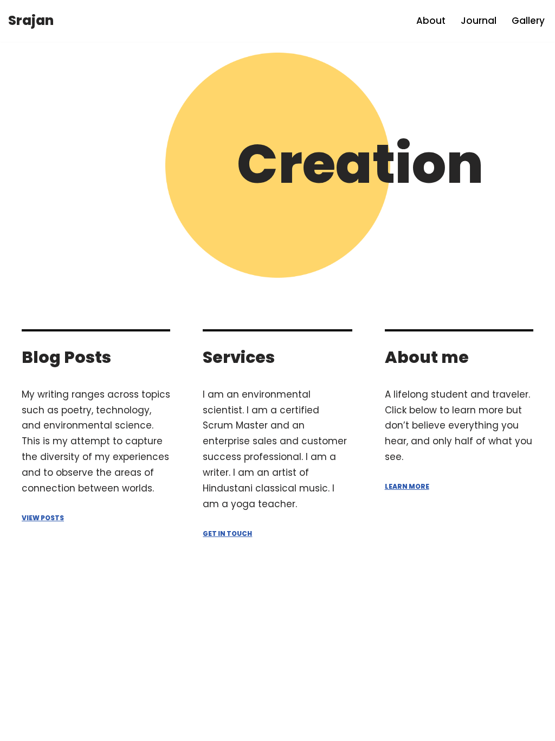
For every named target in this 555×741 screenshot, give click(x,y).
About (431, 20)
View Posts (43, 517)
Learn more (407, 486)
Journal (478, 20)
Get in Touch (227, 533)
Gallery (528, 20)
